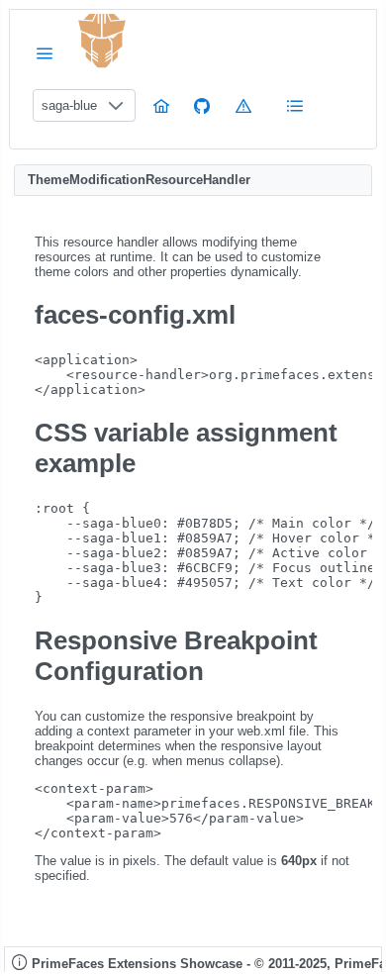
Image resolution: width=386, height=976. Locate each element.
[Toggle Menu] (44, 53)
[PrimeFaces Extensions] (102, 41)
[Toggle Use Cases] (295, 105)
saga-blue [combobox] (69, 105)
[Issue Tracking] (243, 105)
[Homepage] (161, 105)
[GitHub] (202, 105)
